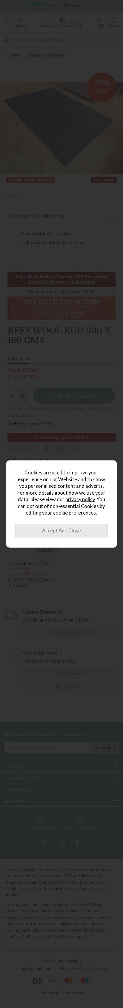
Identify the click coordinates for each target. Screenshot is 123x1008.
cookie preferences (74, 513)
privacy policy (80, 499)
